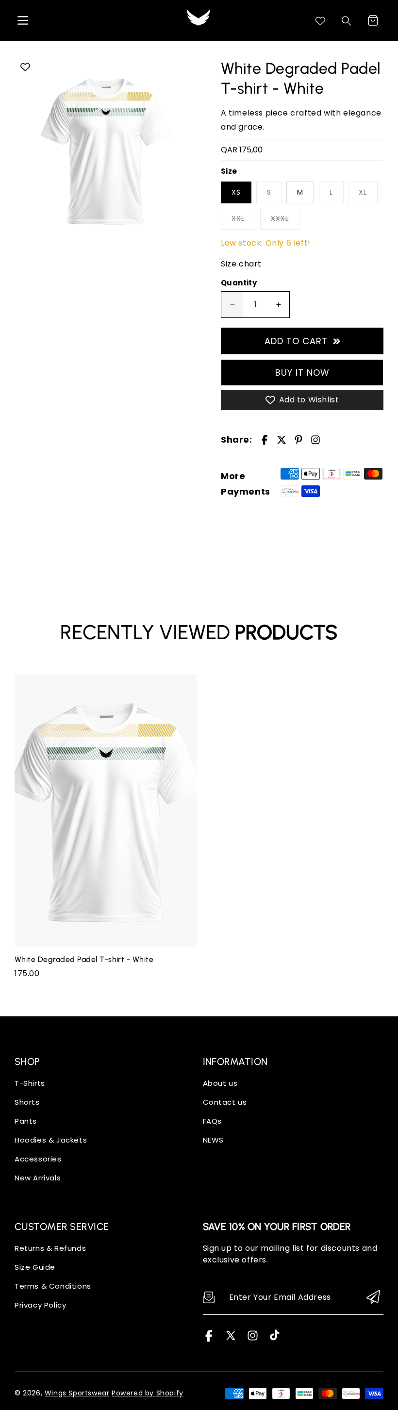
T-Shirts (30, 1083)
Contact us (225, 1102)
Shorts (27, 1102)
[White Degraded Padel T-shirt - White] (106, 150)
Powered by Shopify (147, 1393)
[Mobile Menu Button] (23, 20)
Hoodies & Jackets (51, 1140)
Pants (26, 1121)
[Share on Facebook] (264, 440)
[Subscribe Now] (373, 1297)
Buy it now (302, 372)
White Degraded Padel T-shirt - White (84, 959)
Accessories (38, 1159)
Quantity (239, 283)
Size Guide (35, 1267)
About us (220, 1083)
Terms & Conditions (53, 1286)
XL (363, 192)
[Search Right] (346, 21)
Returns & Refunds (50, 1248)
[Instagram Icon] (253, 1338)
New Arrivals (38, 1178)
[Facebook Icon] (209, 1338)
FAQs (212, 1121)
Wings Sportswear (77, 1393)
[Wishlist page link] (320, 21)
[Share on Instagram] (315, 440)
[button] (372, 20)
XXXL (280, 218)
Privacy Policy (40, 1305)
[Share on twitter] (281, 440)
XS (236, 192)
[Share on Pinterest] (298, 440)
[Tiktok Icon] (274, 1338)
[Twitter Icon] (231, 1338)
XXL (238, 218)
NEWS (213, 1140)
